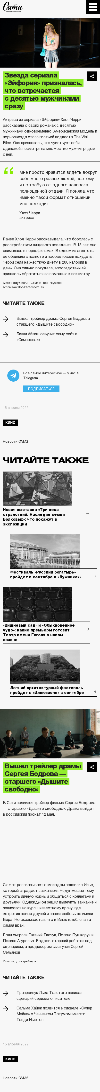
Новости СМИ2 (15, 441)
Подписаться (41, 389)
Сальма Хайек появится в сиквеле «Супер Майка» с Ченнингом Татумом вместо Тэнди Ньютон (54, 1014)
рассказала (13, 125)
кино (10, 423)
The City (13, 7)
